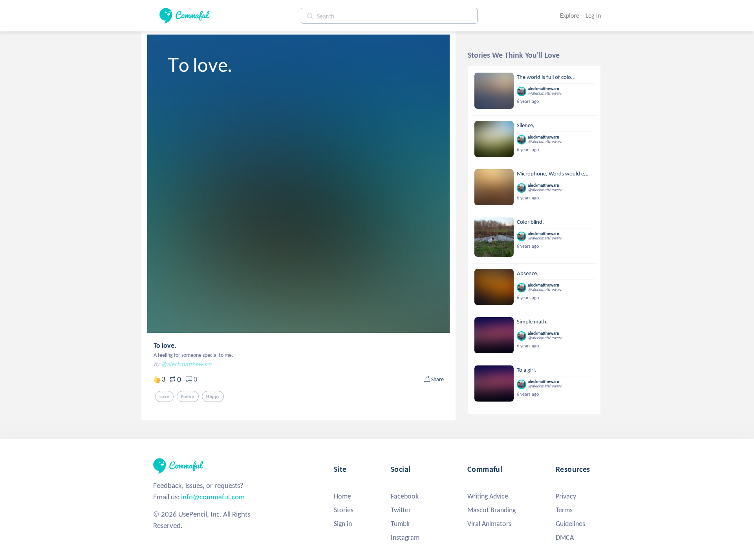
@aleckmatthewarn (186, 364)
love (164, 396)
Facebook (405, 496)
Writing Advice (487, 496)
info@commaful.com (213, 496)
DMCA (565, 537)
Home (342, 496)
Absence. (527, 273)
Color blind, (530, 221)
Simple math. (532, 321)
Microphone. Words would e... (553, 173)
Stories (343, 510)
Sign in (343, 523)
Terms (564, 510)
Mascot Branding (491, 510)
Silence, (525, 125)
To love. (165, 345)
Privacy (566, 496)
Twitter (401, 510)
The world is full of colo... (546, 76)
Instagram (405, 537)
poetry (188, 396)
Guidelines (570, 523)
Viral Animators (489, 523)
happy (213, 396)
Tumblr (400, 523)
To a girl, (526, 369)
